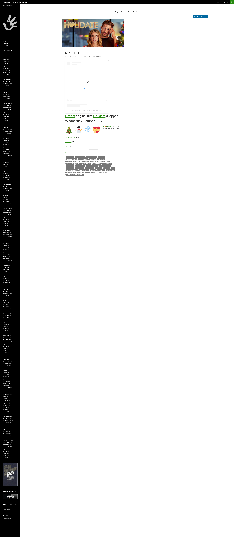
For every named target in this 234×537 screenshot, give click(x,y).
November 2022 (7, 158)
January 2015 (6, 359)
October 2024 (6, 107)
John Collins (70, 165)
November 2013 (7, 390)
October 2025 (6, 81)
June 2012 (5, 427)
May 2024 (5, 118)
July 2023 (5, 140)
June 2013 (5, 400)
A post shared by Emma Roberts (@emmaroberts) (86, 110)
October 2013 (6, 392)
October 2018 (6, 265)
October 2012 (6, 418)
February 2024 (6, 125)
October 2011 (6, 444)
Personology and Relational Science (15, 2)
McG (113, 168)
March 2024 (6, 123)
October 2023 (6, 134)
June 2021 (5, 195)
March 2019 (6, 254)
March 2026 (6, 70)
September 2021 (7, 188)
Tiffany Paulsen (102, 172)
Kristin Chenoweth (105, 165)
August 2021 (6, 190)
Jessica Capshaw (107, 163)
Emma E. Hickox (84, 161)
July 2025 (5, 88)
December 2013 (7, 387)
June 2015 (5, 348)
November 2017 (7, 289)
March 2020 (6, 228)
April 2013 (5, 405)
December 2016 (7, 313)
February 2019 (6, 256)
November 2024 (7, 105)
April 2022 (5, 173)
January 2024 (6, 127)
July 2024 (5, 114)
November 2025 (7, 79)
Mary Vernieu (89, 168)
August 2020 (6, 217)
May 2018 (5, 276)
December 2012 (7, 414)
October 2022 (6, 160)
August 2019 (6, 243)
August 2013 (6, 396)
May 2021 (5, 197)
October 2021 (6, 186)
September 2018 (7, 267)
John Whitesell (80, 165)
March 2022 (6, 175)
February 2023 (6, 151)
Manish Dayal (79, 168)
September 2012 (7, 420)
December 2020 (7, 208)
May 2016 (5, 328)
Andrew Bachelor (91, 157)
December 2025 (7, 77)
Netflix (70, 116)
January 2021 (6, 206)
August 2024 (6, 112)
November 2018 (7, 263)
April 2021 (5, 199)
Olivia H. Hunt (110, 170)
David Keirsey (84, 56)
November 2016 (7, 315)
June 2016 (5, 326)
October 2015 (6, 339)
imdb (66, 146)
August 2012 (6, 422)
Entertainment (69, 50)
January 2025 (6, 101)
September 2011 (7, 446)
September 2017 (7, 293)
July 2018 (5, 271)
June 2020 (5, 221)
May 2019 (5, 249)
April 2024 (5, 120)
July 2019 (5, 245)
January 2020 (6, 232)
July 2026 (5, 61)
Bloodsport (5, 43)
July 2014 (5, 372)
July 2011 (5, 451)
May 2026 (5, 66)
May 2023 (5, 144)
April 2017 (5, 304)
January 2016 (6, 335)
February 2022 (6, 177)
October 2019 (6, 239)
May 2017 (5, 302)
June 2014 (5, 374)
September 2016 (7, 320)
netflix (93, 170)
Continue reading (71, 153)
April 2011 (5, 457)
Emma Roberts (95, 161)
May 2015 (5, 350)
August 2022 (6, 164)
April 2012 (5, 431)
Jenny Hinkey (96, 163)
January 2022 (6, 179)
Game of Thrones (7, 45)
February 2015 (6, 357)
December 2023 (7, 129)
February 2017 (6, 309)
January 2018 (6, 285)
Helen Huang (70, 163)
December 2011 (7, 440)
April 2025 (5, 94)
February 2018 (6, 282)
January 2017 (6, 311)
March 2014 (6, 381)
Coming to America (7, 50)
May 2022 (5, 171)
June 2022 (5, 169)
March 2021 (6, 201)
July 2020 (5, 219)
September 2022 (7, 162)
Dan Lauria (101, 159)
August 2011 (6, 449)
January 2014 (6, 385)
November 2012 (7, 416)
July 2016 (5, 324)
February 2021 (6, 204)
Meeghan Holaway (72, 170)
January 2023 (6, 153)
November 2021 (7, 184)
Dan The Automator (72, 161)
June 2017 (5, 300)
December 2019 (7, 234)
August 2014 (6, 370)
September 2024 (7, 109)
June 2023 (5, 142)
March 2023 (6, 149)
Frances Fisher (105, 161)
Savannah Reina (71, 172)
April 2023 (5, 147)
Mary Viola (99, 168)
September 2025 (7, 83)
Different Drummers (222, 2)
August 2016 (6, 322)
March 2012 (6, 433)
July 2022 (5, 166)
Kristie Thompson (92, 165)
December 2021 (7, 182)
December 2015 (7, 337)
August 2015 (6, 344)
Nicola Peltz (100, 170)
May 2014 (5, 376)
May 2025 (5, 92)
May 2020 (5, 223)
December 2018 (7, 260)
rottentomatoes (70, 137)
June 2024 (5, 116)
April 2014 (5, 379)
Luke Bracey (70, 168)
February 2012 (6, 436)
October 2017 (6, 291)
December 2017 (7, 287)
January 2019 (6, 258)
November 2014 (7, 363)
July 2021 (5, 193)
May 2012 (5, 429)
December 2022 (7, 155)
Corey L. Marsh (83, 159)
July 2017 (5, 298)
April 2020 (5, 225)
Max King (106, 168)
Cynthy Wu (93, 159)
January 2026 (6, 74)
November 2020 (7, 210)
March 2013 (6, 407)
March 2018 (6, 280)
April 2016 (5, 330)
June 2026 (5, 63)
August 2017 (6, 295)
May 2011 (5, 455)
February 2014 (6, 383)
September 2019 (7, 241)
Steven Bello (92, 172)
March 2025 (6, 96)
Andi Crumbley (80, 157)
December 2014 (7, 361)
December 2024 (7, 103)
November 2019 (7, 236)
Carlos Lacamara (72, 159)
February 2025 (6, 98)
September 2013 (7, 394)
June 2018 (5, 274)
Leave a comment (96, 56)
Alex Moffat (70, 157)
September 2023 (7, 136)
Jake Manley (87, 163)
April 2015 (5, 352)
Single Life (75, 53)
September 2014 (7, 368)
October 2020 (6, 212)
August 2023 (6, 138)
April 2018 (5, 278)
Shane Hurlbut (82, 172)
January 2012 (6, 438)
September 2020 (7, 214)
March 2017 (6, 306)
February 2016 (6, 333)
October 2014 (6, 365)
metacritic (68, 142)
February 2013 (6, 409)
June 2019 (5, 247)
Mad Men (5, 41)
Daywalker (5, 48)
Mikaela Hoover (83, 170)
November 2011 (7, 442)
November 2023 (7, 131)
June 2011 (5, 453)
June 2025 (5, 90)
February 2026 (6, 72)
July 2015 (5, 346)
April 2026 (5, 68)
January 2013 (6, 411)
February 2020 (6, 230)
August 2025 (6, 85)
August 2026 (6, 59)
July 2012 (5, 425)
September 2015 (7, 341)
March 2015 (6, 355)
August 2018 (6, 269)
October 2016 (6, 317)
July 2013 (5, 398)
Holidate (99, 116)
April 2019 (5, 252)
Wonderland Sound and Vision (75, 174)
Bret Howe (102, 157)
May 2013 (5, 403)
